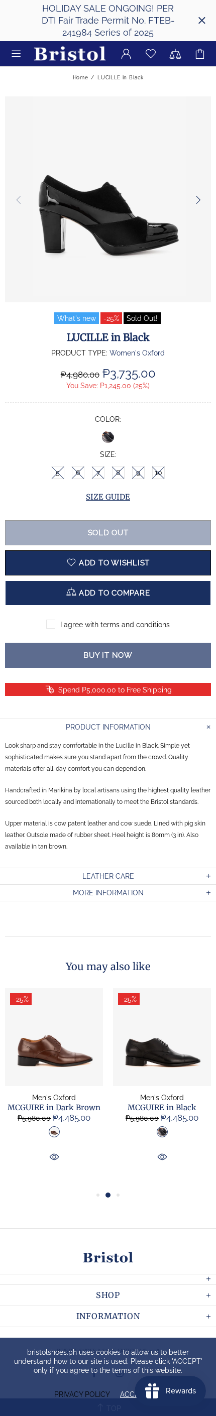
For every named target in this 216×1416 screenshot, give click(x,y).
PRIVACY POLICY (82, 1394)
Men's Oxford (54, 1098)
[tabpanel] (54, 1088)
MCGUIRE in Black (162, 1107)
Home (80, 77)
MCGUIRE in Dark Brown (54, 1107)
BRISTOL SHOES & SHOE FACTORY (69, 54)
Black (108, 437)
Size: (108, 454)
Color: (108, 419)
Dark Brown (54, 1131)
